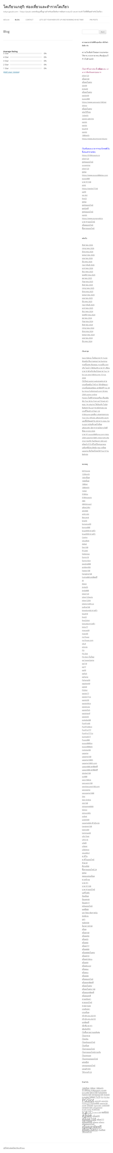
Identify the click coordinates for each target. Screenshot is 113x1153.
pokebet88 (86, 720)
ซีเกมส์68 (85, 866)
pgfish (84, 673)
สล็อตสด (85, 976)
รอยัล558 (85, 922)
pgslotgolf (86, 713)
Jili (83, 580)
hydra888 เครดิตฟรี (89, 577)
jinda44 (85, 89)
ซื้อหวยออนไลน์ (88, 228)
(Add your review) (11, 72)
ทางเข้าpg (86, 879)
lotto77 (85, 627)
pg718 (84, 663)
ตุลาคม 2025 (87, 278)
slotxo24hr (86, 813)
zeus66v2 (86, 853)
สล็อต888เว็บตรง (88, 952)
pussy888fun (87, 743)
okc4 (84, 643)
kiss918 (85, 128)
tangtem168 (87, 826)
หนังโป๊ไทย (86, 112)
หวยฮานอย (86, 1005)
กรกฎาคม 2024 (88, 328)
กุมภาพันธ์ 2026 (88, 265)
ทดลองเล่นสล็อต (88, 876)
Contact (29, 20)
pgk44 (84, 687)
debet (84, 544)
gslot (84, 185)
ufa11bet (85, 836)
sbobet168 (86, 773)
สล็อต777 (85, 946)
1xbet (84, 491)
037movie (86, 471)
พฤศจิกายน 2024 (88, 315)
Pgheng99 (86, 680)
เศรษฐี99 (85, 1062)
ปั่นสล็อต (85, 896)
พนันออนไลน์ (87, 906)
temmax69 (86, 833)
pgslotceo (86, 707)
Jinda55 (107, 1094)
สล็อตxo (85, 972)
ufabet (84, 846)
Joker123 (85, 594)
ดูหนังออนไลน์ (87, 162)
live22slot (86, 620)
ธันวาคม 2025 (87, 271)
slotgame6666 (87, 806)
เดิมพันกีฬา (86, 1029)
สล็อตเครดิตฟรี (88, 982)
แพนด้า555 (86, 1069)
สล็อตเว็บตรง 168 (88, 989)
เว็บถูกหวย (86, 1035)
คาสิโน (85, 856)
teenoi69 (85, 829)
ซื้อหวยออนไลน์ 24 (89, 869)
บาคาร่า (85, 883)
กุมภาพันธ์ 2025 (88, 305)
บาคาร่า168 (86, 182)
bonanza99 (86, 524)
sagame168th (87, 760)
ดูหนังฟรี (85, 208)
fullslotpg (86, 554)
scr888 (84, 776)
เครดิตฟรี (85, 1022)
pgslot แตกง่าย (88, 119)
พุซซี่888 (85, 909)
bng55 (84, 520)
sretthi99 (85, 819)
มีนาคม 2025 (87, 301)
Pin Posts (94, 20)
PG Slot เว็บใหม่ (88, 657)
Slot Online (86, 800)
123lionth (86, 474)
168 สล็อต (86, 477)
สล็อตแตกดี (86, 996)
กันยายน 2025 (87, 281)
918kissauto (87, 497)
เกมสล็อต (85, 1012)
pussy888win (87, 746)
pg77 (84, 667)
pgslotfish (86, 710)
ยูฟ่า (83, 919)
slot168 (85, 803)
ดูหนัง (84, 172)
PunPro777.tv (87, 733)
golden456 (86, 567)
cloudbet (85, 540)
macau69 (85, 630)
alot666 (85, 511)
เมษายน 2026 (87, 258)
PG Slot (85, 653)
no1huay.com (87, 640)
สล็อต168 (85, 79)
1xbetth (85, 115)
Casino (85, 537)
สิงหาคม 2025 (87, 285)
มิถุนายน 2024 (87, 331)
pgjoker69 (86, 683)
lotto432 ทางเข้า (88, 623)
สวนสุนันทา (86, 999)
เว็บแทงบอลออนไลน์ (90, 1059)
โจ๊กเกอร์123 (87, 1072)
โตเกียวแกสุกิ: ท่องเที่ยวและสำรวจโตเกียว (36, 6)
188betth (85, 135)
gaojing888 (86, 564)
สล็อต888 (85, 949)
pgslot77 (85, 693)
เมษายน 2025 (87, 298)
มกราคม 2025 (87, 308)
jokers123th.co (88, 604)
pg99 (84, 192)
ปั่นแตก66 (86, 899)
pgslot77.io (86, 697)
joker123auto (87, 597)
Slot (83, 796)
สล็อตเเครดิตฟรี (88, 992)
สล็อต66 (85, 942)
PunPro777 (86, 730)
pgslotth (85, 716)
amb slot (85, 514)
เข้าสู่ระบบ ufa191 (89, 1015)
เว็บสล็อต (85, 1045)
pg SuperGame (88, 660)
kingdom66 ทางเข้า (89, 610)
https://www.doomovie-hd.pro (94, 138)
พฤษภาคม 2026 (88, 255)
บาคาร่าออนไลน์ (88, 221)
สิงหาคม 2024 (87, 324)
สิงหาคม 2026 (87, 245)
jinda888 (85, 590)
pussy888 (86, 99)
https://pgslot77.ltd (90, 188)
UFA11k (85, 839)
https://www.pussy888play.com (95, 175)
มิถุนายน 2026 (87, 251)
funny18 (85, 557)
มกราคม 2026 (87, 268)
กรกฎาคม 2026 (88, 248)
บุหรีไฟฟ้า (86, 893)
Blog (17, 20)
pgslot (84, 122)
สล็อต (84, 929)
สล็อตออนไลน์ (87, 225)
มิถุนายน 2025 (87, 291)
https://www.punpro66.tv (92, 218)
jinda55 (85, 587)
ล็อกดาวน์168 (87, 926)
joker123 (85, 75)
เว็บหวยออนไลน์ (88, 1049)
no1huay (85, 637)
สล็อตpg (85, 969)
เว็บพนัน (85, 1039)
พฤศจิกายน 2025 (88, 275)
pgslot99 (85, 95)
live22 (84, 198)
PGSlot (85, 690)
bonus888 (86, 527)
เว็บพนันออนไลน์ (88, 1042)
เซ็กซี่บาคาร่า (87, 1025)
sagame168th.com (89, 763)
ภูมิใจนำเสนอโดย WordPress (14, 1148)
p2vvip (85, 647)
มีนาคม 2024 (87, 341)
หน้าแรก (6, 20)
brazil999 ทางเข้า (88, 530)
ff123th (85, 550)
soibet (84, 816)
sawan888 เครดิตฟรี (90, 766)
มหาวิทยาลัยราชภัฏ (90, 912)
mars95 (85, 633)
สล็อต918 (85, 956)
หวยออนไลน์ (87, 1002)
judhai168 (86, 607)
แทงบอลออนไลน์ (88, 1065)
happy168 (86, 570)
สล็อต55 (85, 939)
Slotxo (84, 809)
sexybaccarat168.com (91, 786)
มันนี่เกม (85, 916)
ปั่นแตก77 (86, 902)
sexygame (86, 790)
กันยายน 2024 (87, 321)
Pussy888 (86, 740)
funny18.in (86, 560)
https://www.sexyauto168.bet (94, 102)
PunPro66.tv (87, 726)
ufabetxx (85, 849)
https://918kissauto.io (91, 155)
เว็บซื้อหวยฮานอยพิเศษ (91, 1032)
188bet (85, 484)
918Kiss (85, 494)
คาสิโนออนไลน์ (88, 859)
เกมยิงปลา (86, 1009)
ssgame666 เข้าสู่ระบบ (90, 823)
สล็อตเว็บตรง (87, 82)
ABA (83, 501)
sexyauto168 (87, 783)
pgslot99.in (86, 703)
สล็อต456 (85, 936)
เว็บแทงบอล (86, 1055)
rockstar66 (86, 750)
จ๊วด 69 (85, 863)
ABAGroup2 (87, 504)
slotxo (84, 105)
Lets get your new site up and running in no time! (61, 20)
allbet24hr (86, 507)
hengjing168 (87, 574)
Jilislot (84, 584)
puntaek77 (86, 736)
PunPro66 (86, 723)
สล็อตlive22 (86, 966)
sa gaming (86, 165)
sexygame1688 (88, 793)
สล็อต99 (85, 962)
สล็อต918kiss (87, 959)
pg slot (85, 195)
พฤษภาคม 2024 (88, 334)
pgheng (85, 677)
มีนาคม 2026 (87, 261)
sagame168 (86, 756)
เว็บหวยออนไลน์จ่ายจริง (91, 1052)
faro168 (85, 547)
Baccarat (85, 517)
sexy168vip (86, 780)
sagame (85, 753)
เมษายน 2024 (87, 338)
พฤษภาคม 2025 (88, 295)
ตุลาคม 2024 (87, 318)
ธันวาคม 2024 (87, 311)
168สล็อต (85, 481)
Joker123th (86, 600)
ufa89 (84, 843)
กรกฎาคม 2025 (88, 288)
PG (83, 650)
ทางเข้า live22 (86, 1110)
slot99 (84, 85)
